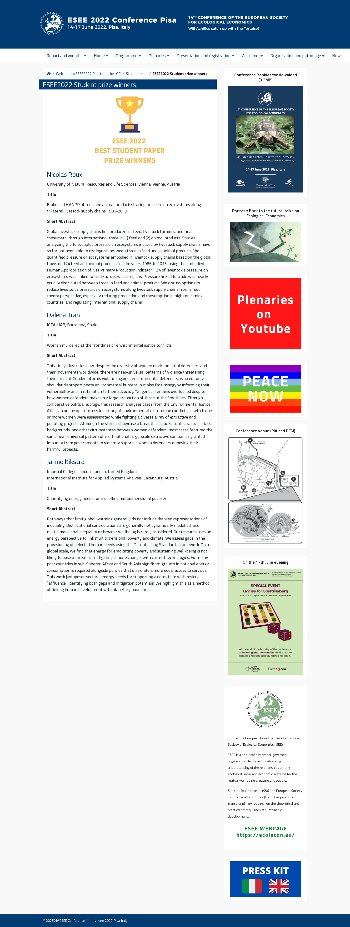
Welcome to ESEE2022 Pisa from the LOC (88, 73)
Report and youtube (65, 55)
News (337, 55)
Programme (126, 55)
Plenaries (157, 55)
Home (99, 55)
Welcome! (251, 55)
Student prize (136, 73)
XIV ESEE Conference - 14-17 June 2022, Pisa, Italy (90, 920)
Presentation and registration (203, 55)
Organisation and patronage (295, 55)
